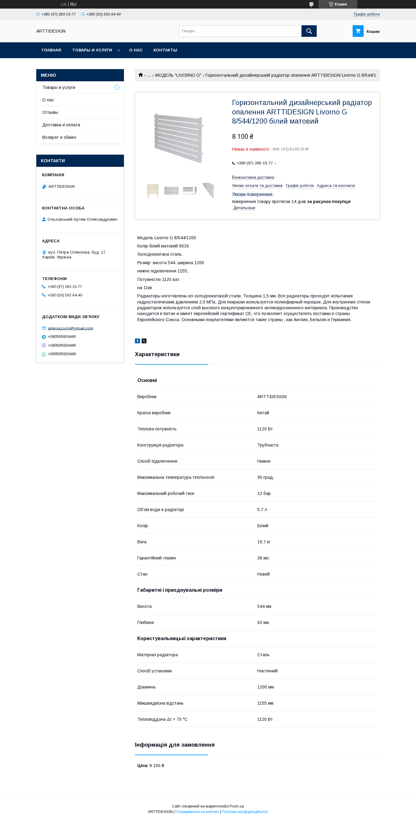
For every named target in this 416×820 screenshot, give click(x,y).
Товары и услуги (92, 50)
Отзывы (50, 112)
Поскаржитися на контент (197, 812)
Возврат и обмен (59, 137)
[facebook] (137, 341)
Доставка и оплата (61, 124)
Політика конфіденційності (245, 812)
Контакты (165, 50)
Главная (51, 50)
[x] (144, 341)
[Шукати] (309, 31)
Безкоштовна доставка (253, 177)
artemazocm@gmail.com (70, 328)
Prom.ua (237, 806)
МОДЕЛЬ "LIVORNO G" (178, 75)
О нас (136, 50)
